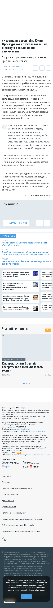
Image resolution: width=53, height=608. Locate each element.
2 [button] (26, 383)
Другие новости (8, 501)
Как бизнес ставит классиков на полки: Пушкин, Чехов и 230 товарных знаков (16, 275)
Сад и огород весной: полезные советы (17, 488)
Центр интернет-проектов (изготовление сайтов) (21, 531)
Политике (20, 588)
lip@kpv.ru (9, 448)
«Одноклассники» (39, 455)
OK (26, 596)
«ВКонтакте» (21, 455)
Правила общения (9, 507)
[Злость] (47, 211)
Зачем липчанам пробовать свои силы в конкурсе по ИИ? (16, 308)
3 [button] (29, 383)
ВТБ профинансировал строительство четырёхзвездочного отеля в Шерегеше (15, 286)
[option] (26, 357)
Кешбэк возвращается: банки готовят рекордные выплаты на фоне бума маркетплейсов (16, 298)
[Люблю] (22, 211)
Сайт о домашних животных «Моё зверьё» (18, 525)
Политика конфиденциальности (14, 513)
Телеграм (29, 455)
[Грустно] (39, 211)
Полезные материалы (10, 494)
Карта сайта (6, 476)
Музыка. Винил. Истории (13, 67)
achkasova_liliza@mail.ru (21, 429)
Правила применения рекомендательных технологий (22, 519)
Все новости (6, 482)
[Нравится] (6, 211)
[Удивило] (30, 211)
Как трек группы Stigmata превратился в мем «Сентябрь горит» (22, 367)
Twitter (48, 455)
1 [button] (24, 383)
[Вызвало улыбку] (14, 211)
